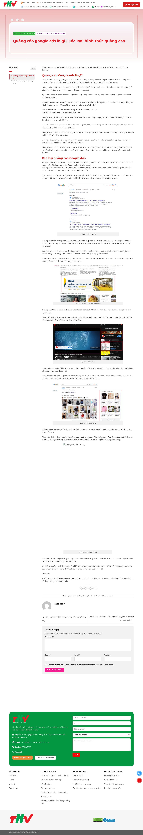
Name (47, 655)
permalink (109, 596)
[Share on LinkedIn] (95, 588)
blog (97, 7)
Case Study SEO (82, 7)
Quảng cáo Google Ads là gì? (23, 77)
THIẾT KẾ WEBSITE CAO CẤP (50, 2)
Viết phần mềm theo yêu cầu (36, 7)
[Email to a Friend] (88, 588)
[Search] (115, 7)
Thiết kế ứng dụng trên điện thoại (80, 2)
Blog (16, 33)
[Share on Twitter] (84, 588)
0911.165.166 (26, 747)
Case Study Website (60, 7)
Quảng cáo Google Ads (52, 102)
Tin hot (22, 33)
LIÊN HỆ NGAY (132, 5)
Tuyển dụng (108, 7)
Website (107, 655)
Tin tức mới (30, 33)
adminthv (61, 33)
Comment (49, 637)
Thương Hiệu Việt (66, 579)
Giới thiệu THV (29, 2)
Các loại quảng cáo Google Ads (23, 82)
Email (77, 655)
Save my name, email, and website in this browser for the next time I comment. (80, 665)
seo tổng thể (73, 110)
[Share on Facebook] (80, 588)
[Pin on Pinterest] (91, 588)
